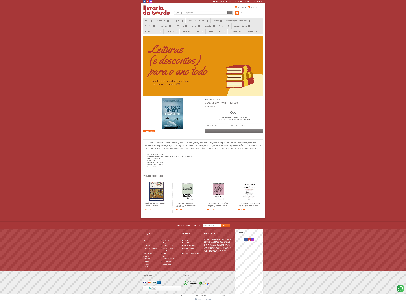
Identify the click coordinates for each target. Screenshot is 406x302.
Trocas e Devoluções (188, 251)
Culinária (147, 259)
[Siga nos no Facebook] (144, 1)
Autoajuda (147, 243)
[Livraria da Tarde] (157, 10)
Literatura (212, 99)
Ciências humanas (168, 259)
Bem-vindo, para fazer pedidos (186, 7)
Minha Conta (254, 7)
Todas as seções (168, 248)
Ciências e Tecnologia (150, 248)
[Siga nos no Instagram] (150, 1)
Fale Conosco (220, 1)
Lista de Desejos (149, 131)
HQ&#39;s (147, 264)
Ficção (218, 99)
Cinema (146, 251)
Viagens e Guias (168, 245)
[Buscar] (229, 12)
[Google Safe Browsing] (204, 283)
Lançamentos (167, 261)
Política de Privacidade (189, 248)
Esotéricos (147, 261)
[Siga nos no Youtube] (147, 1)
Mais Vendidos (167, 264)
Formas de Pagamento (188, 245)
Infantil (165, 256)
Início (207, 99)
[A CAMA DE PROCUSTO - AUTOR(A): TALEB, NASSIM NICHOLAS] (187, 197)
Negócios (166, 240)
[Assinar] (225, 225)
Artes (145, 240)
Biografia (147, 245)
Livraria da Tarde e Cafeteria (190, 253)
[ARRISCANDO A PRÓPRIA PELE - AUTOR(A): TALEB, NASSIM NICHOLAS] (249, 197)
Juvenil (146, 266)
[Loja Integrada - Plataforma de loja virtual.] (203, 299)
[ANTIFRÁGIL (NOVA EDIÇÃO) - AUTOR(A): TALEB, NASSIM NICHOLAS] (218, 197)
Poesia (165, 253)
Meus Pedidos (242, 7)
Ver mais (158, 204)
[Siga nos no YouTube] (249, 240)
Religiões (166, 243)
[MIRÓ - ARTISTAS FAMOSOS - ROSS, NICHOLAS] (156, 197)
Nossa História (186, 243)
